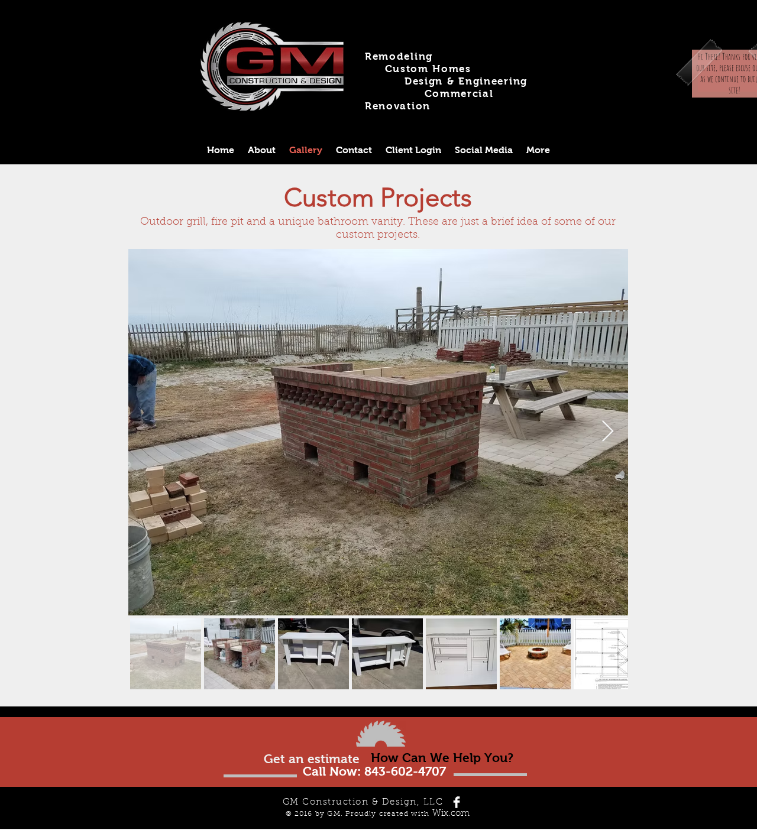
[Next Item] (607, 431)
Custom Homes (428, 68)
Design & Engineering (466, 81)
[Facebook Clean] (456, 802)
